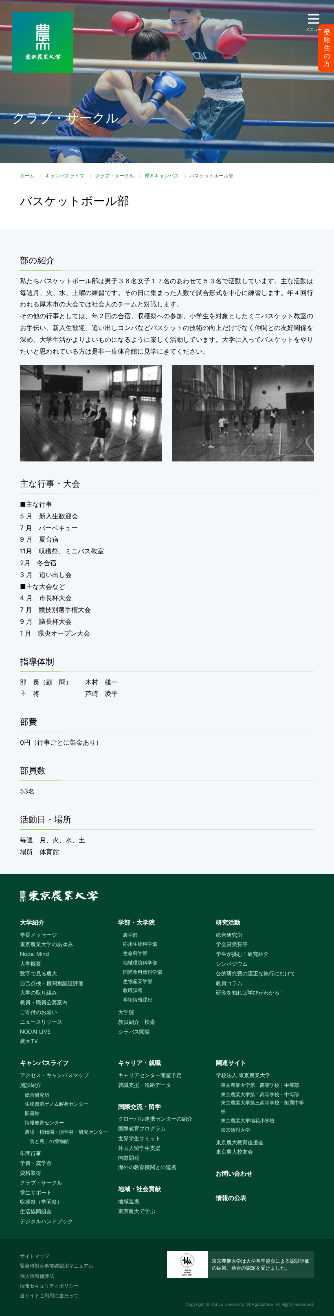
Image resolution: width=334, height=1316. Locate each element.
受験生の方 (327, 48)
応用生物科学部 (140, 944)
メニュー (313, 29)
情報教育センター (44, 1122)
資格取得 (30, 1173)
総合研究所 (229, 934)
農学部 (130, 935)
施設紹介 (30, 1085)
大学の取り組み (38, 992)
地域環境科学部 (140, 963)
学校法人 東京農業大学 (243, 1075)
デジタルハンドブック (46, 1221)
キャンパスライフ (64, 176)
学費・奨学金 (36, 1163)
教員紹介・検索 (136, 1022)
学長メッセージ (38, 934)
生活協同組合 (36, 1211)
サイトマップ (34, 1256)
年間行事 (30, 1153)
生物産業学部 (137, 981)
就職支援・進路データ (144, 1085)
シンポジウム (232, 963)
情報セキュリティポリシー (49, 1286)
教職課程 (133, 990)
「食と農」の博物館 (47, 1141)
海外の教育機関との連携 (147, 1167)
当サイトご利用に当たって (49, 1295)
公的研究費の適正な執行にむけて (255, 973)
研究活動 (228, 922)
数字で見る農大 (38, 973)
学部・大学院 (136, 922)
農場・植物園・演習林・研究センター (66, 1132)
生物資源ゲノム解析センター (56, 1104)
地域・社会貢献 (139, 1189)
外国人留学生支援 (139, 1148)
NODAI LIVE (35, 1031)
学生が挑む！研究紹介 (242, 954)
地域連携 (128, 1201)
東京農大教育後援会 (240, 1142)
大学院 (126, 1012)
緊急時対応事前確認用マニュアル (56, 1266)
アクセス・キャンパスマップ (54, 1075)
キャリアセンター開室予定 (150, 1075)
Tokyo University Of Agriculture (242, 1304)
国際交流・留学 (139, 1107)
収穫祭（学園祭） (41, 1201)
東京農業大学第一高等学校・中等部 (260, 1085)
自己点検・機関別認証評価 (52, 983)
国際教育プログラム (142, 1128)
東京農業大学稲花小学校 (248, 1120)
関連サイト (231, 1063)
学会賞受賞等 (232, 944)
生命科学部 (135, 953)
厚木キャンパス (162, 176)
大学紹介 (32, 922)
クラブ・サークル (114, 176)
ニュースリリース (41, 1022)
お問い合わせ (234, 1173)
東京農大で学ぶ (136, 1211)
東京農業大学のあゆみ (46, 944)
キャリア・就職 (139, 1063)
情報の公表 (231, 1198)
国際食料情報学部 (142, 972)
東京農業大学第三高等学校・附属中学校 (262, 1107)
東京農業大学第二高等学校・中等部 (260, 1094)
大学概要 (30, 963)
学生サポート (36, 1192)
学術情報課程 (137, 1000)
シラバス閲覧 (134, 1031)
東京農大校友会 (234, 1151)
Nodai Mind (34, 954)
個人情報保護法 (37, 1276)
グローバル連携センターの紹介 (155, 1118)
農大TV (29, 1041)
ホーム (27, 176)
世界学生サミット (139, 1138)
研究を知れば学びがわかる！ (250, 992)
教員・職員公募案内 (44, 1002)
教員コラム (229, 983)
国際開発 (128, 1157)
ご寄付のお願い (38, 1012)
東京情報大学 (235, 1130)
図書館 (32, 1113)
